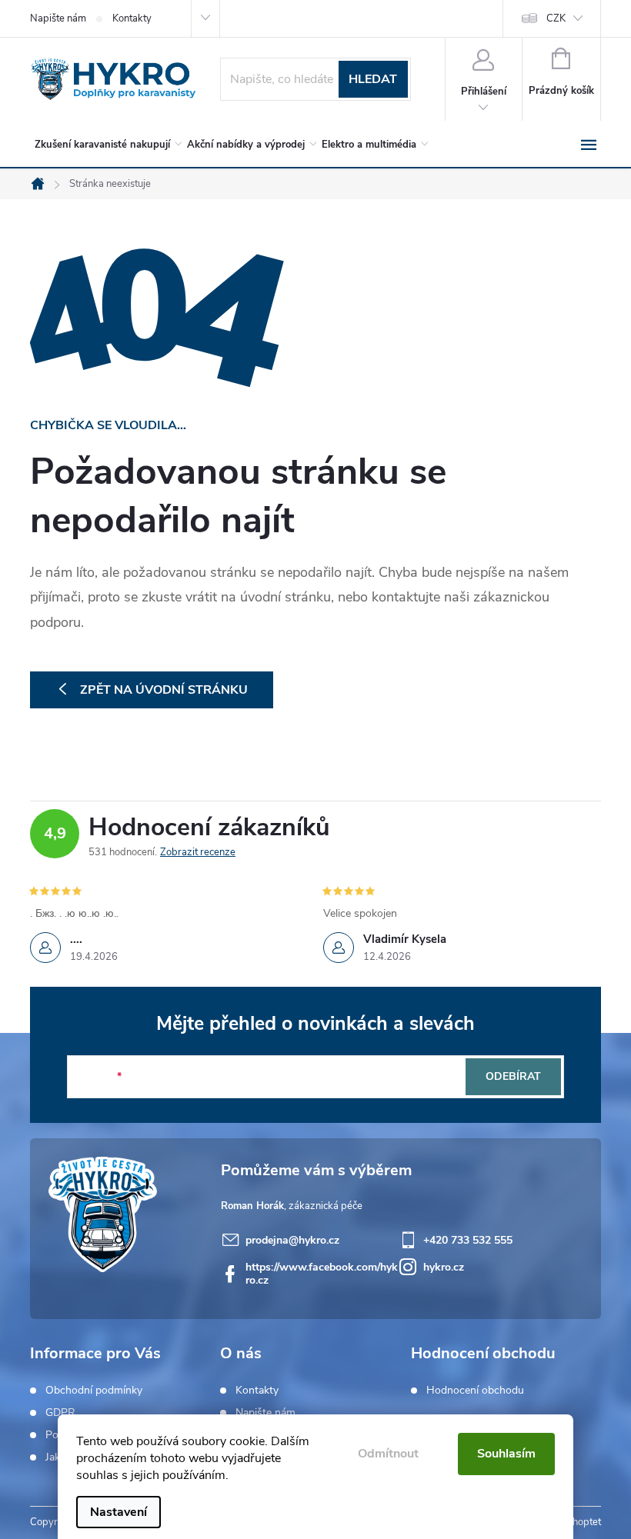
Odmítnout (388, 1453)
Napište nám (58, 18)
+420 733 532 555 (467, 1240)
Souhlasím (506, 1453)
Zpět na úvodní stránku (164, 689)
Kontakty (132, 18)
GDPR (60, 1413)
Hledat (373, 79)
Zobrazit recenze (197, 852)
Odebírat (513, 1076)
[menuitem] (105, 144)
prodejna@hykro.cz (292, 1240)
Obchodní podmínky (93, 1390)
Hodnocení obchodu (475, 1390)
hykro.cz (443, 1267)
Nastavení (118, 1512)
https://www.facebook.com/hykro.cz (321, 1273)
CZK (556, 18)
